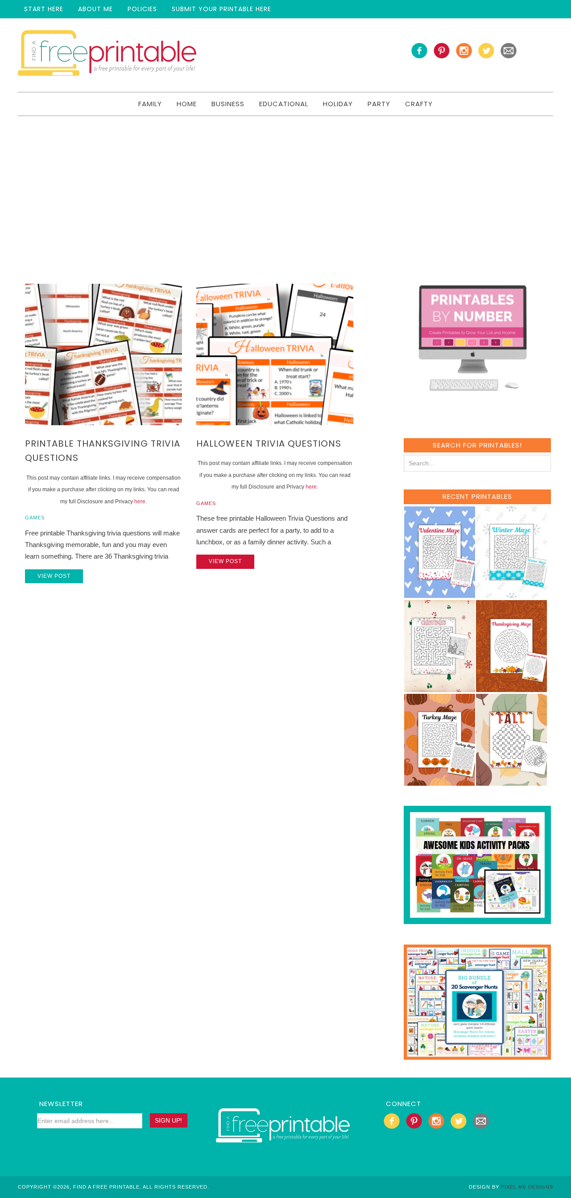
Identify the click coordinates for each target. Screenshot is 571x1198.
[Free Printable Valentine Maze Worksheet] (439, 593)
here (139, 501)
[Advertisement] (285, 182)
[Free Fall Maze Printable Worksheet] (511, 781)
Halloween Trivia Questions (268, 443)
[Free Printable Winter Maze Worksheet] (511, 593)
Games (35, 517)
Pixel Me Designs (527, 1187)
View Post (53, 576)
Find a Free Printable (107, 55)
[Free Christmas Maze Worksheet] (439, 688)
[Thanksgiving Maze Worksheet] (511, 688)
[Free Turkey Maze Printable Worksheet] (439, 781)
